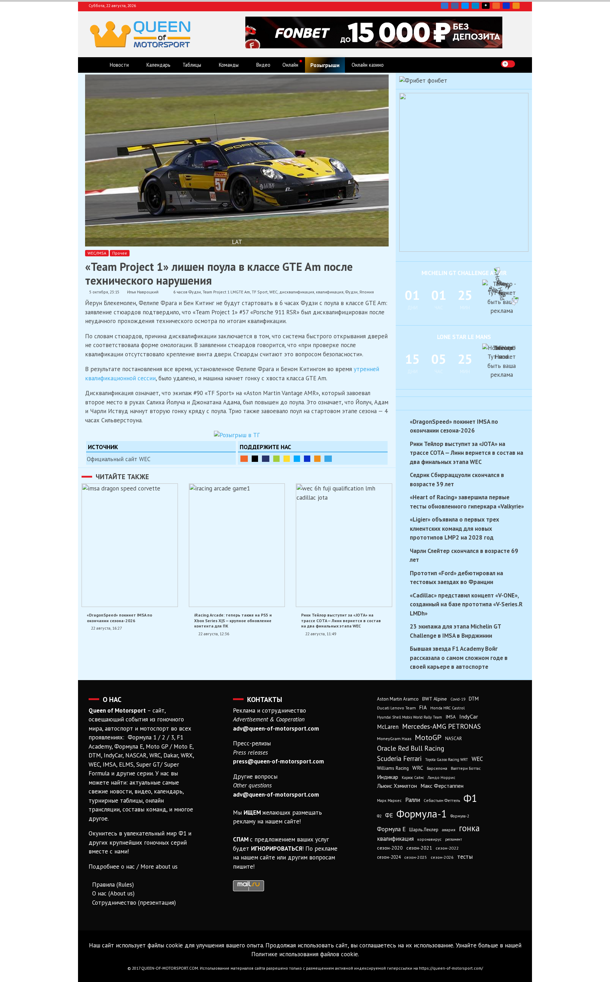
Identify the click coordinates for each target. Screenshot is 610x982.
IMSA (450, 717)
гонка (469, 828)
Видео (263, 64)
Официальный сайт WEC (118, 459)
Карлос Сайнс (413, 777)
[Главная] (96, 65)
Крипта (317, 459)
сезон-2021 (419, 848)
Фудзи (351, 291)
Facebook (455, 5)
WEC (273, 291)
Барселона (437, 768)
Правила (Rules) (113, 884)
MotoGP (428, 737)
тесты (465, 857)
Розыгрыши (325, 65)
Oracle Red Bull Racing (410, 748)
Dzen (486, 5)
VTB (297, 459)
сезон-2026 (442, 857)
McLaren (388, 727)
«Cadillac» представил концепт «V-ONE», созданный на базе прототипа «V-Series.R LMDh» (466, 604)
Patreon (255, 459)
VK (444, 5)
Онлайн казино (368, 64)
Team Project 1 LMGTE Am (226, 291)
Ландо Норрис (441, 777)
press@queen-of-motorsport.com (278, 761)
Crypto (516, 5)
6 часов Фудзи (187, 291)
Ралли (412, 800)
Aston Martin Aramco (398, 699)
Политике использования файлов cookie (304, 954)
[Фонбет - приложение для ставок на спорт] (373, 46)
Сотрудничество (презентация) (134, 902)
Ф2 (379, 816)
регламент (453, 839)
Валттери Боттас (466, 768)
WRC (417, 767)
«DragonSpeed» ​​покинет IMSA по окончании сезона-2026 (119, 617)
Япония (366, 291)
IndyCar (468, 716)
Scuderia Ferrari (399, 758)
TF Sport (260, 291)
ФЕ (389, 815)
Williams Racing (393, 768)
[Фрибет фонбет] (423, 80)
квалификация (329, 291)
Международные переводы (307, 459)
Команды (229, 64)
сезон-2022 (447, 848)
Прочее (119, 253)
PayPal (265, 459)
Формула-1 (421, 813)
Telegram (475, 5)
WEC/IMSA (97, 253)
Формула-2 (459, 816)
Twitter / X (465, 5)
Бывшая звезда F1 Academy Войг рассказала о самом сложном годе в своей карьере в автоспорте (459, 658)
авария (448, 829)
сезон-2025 (415, 857)
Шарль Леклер (423, 830)
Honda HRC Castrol (447, 707)
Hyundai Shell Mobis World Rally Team (409, 717)
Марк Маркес (389, 800)
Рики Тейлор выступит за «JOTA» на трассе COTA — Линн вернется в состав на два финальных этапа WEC (341, 620)
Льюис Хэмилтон (397, 785)
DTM (474, 698)
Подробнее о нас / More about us (133, 866)
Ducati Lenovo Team (396, 707)
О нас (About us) (113, 893)
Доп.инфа (328, 459)
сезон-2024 (389, 857)
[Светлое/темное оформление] (508, 63)
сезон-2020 (390, 848)
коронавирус (429, 839)
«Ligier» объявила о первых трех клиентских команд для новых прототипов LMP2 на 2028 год (454, 528)
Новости (119, 64)
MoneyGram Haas (394, 738)
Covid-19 (457, 699)
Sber (276, 459)
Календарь (158, 64)
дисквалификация (296, 291)
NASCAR (453, 739)
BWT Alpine (434, 699)
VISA (506, 5)
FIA (423, 707)
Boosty (496, 5)
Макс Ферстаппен (442, 785)
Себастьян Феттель (442, 800)
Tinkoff (286, 459)
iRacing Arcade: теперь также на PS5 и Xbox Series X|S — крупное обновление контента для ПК (233, 620)
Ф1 (470, 798)
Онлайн (290, 64)
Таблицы (192, 64)
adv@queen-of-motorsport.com (276, 728)
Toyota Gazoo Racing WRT (446, 759)
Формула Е (391, 829)
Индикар (387, 776)
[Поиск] (522, 63)
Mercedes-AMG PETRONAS (441, 726)
